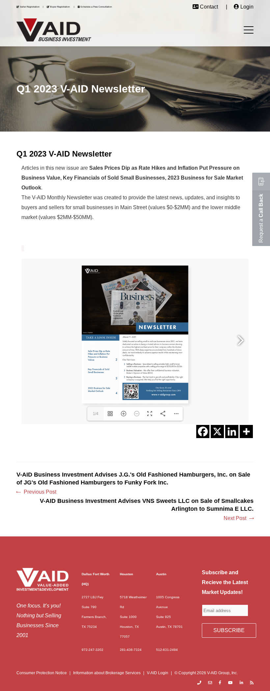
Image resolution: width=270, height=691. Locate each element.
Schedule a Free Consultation (96, 7)
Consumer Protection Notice (41, 673)
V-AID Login (157, 673)
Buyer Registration (60, 7)
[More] (246, 431)
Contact (209, 7)
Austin (161, 574)
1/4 (95, 413)
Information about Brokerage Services (107, 673)
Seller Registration (30, 7)
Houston (126, 574)
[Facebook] (202, 431)
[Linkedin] (231, 431)
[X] (217, 431)
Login (247, 7)
